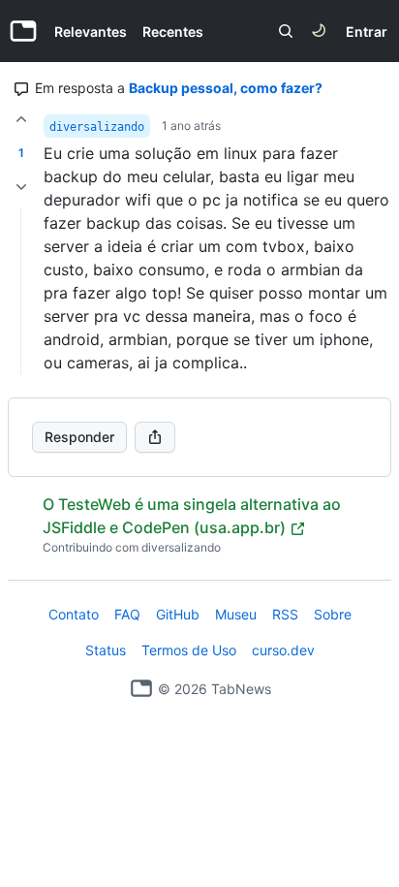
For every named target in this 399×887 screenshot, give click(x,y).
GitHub (178, 614)
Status (105, 650)
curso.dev (283, 650)
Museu (236, 614)
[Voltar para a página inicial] (141, 688)
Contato (73, 614)
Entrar (366, 31)
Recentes (172, 31)
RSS (285, 614)
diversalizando (96, 127)
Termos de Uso (188, 650)
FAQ (127, 614)
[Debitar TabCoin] (21, 187)
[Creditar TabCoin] (21, 119)
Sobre (333, 614)
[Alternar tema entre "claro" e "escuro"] (318, 31)
